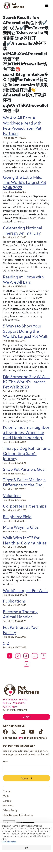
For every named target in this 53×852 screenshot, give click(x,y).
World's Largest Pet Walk (25, 591)
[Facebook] (5, 731)
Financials (8, 806)
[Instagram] (14, 731)
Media (6, 796)
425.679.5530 (10, 707)
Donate (27, 717)
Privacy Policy (10, 810)
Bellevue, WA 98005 (14, 703)
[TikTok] (41, 731)
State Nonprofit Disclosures (18, 815)
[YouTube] (31, 731)
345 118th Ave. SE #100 (15, 700)
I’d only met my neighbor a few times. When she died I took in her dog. (26, 433)
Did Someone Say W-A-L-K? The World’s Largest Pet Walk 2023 (26, 382)
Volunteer (12, 496)
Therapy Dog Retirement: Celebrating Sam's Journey (26, 454)
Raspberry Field (17, 517)
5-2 (6, 644)
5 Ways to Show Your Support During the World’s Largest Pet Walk (25, 331)
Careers (7, 801)
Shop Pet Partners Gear (24, 470)
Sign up (25, 778)
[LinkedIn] (23, 731)
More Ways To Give (21, 528)
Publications (14, 601)
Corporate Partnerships (24, 506)
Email (5, 762)
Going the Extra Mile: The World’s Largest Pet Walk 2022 (24, 183)
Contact (7, 791)
